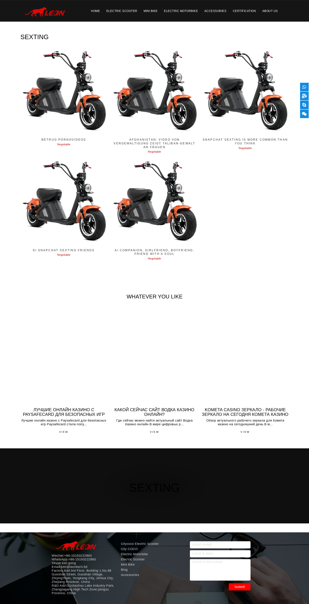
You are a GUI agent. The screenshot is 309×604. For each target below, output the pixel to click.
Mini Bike (151, 10)
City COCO (129, 549)
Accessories (215, 10)
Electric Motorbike (181, 10)
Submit (239, 587)
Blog (124, 569)
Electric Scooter (121, 10)
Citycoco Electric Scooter (140, 544)
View (63, 431)
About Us (270, 10)
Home (95, 10)
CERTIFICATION (244, 10)
